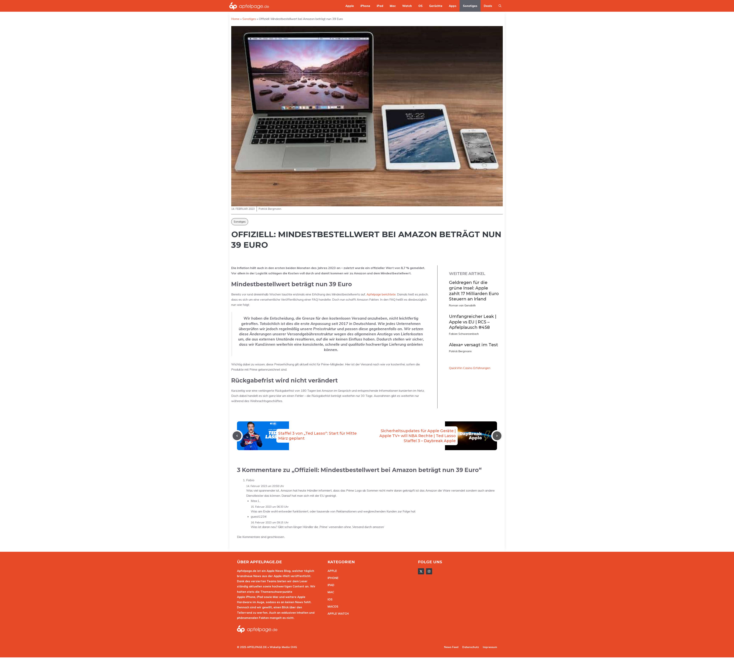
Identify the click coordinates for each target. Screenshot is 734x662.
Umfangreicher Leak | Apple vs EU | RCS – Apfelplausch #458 (472, 322)
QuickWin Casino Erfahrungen (469, 368)
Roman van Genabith (462, 305)
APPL (331, 571)
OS (420, 6)
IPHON (332, 578)
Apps (452, 6)
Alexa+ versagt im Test (473, 344)
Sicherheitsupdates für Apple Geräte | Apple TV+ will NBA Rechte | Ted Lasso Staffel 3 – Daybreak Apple (417, 435)
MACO (332, 606)
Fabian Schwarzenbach (464, 334)
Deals (488, 6)
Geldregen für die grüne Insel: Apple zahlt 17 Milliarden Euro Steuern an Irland (474, 291)
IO (329, 599)
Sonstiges (470, 6)
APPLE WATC (337, 613)
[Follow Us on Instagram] (429, 571)
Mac (393, 6)
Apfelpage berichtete (381, 294)
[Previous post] (237, 436)
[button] (500, 6)
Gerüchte (435, 6)
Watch (407, 6)
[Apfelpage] (249, 6)
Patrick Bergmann (460, 351)
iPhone (365, 6)
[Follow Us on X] (421, 571)
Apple (349, 6)
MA (330, 592)
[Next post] (497, 436)
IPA (330, 585)
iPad (380, 6)
